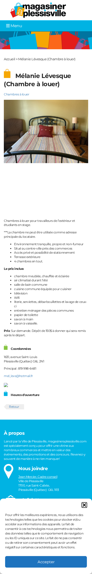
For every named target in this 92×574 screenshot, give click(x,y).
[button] (84, 505)
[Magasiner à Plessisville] (36, 10)
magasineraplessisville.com (67, 441)
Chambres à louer (16, 94)
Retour (14, 407)
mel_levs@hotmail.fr (18, 376)
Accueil (9, 59)
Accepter (46, 561)
